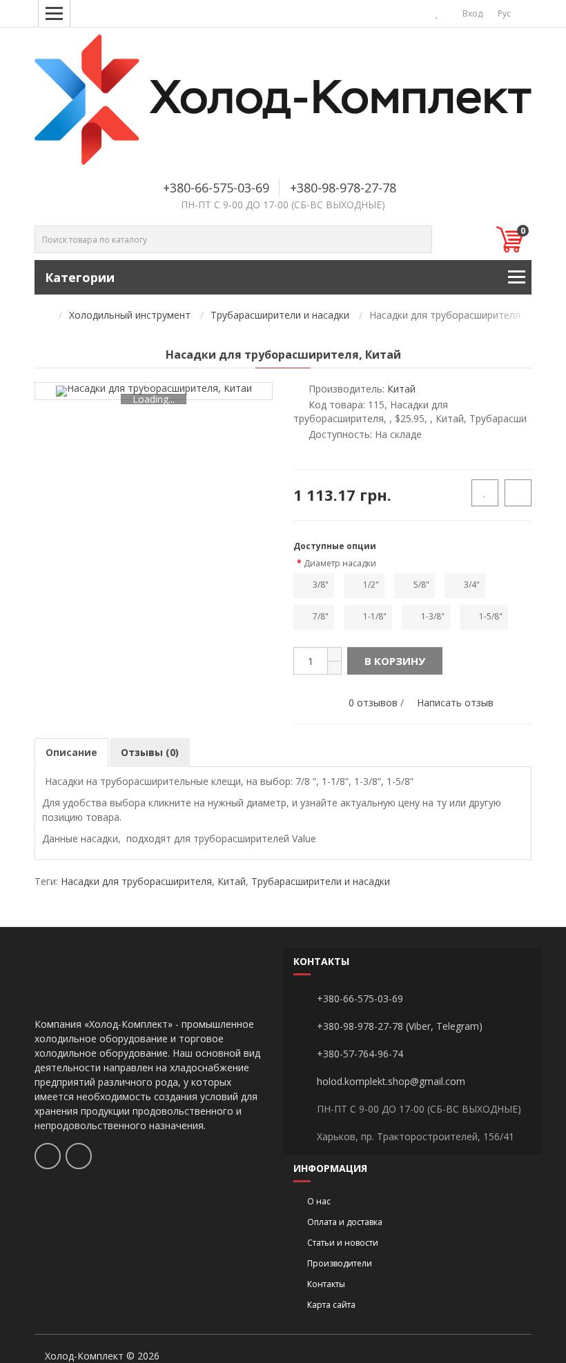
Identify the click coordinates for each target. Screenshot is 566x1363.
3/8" (321, 584)
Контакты (326, 1284)
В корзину (394, 661)
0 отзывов (373, 702)
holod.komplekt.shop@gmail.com (391, 1081)
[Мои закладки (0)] (437, 13)
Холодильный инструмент (130, 314)
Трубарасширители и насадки (280, 314)
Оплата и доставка (344, 1222)
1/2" (371, 584)
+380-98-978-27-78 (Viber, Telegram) (399, 1026)
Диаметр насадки (340, 563)
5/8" (421, 584)
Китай (231, 881)
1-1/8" (375, 616)
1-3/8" (433, 616)
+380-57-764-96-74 (360, 1053)
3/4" (472, 584)
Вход (471, 13)
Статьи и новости (342, 1242)
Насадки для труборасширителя (136, 881)
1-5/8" (490, 616)
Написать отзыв (455, 702)
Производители (339, 1263)
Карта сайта (331, 1305)
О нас (319, 1201)
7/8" (321, 616)
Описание (71, 752)
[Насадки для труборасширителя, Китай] (154, 391)
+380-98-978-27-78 (343, 187)
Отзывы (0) (150, 752)
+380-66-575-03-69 (216, 187)
